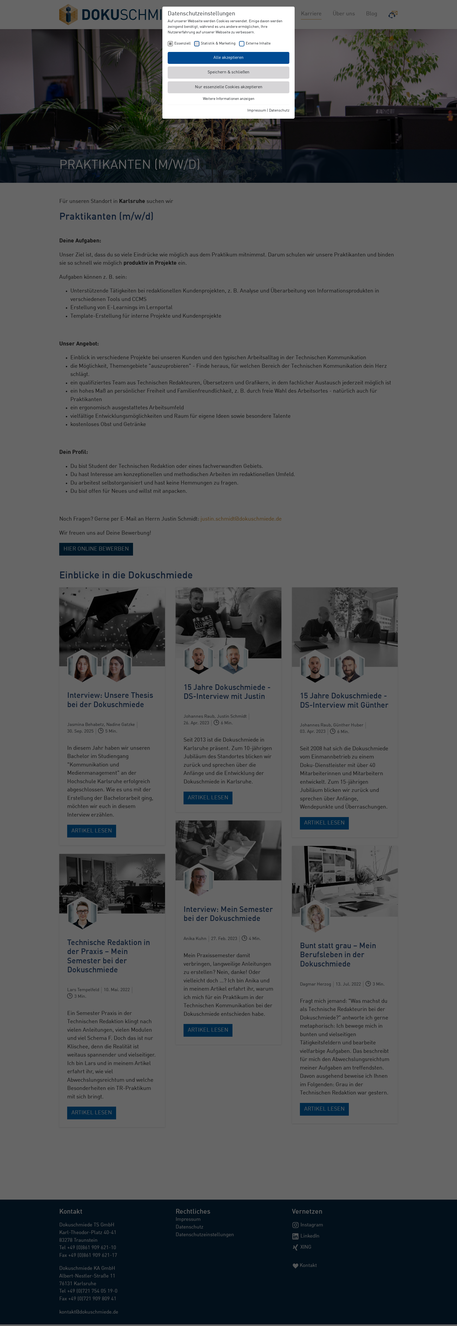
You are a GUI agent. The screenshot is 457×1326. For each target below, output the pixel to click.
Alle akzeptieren (228, 58)
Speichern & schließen (228, 72)
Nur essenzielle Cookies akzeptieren (228, 87)
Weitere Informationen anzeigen (228, 99)
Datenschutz (279, 110)
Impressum (256, 110)
